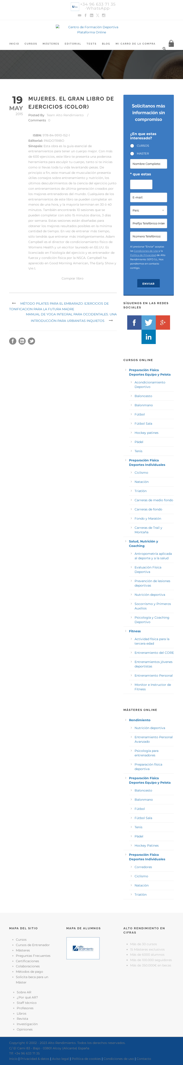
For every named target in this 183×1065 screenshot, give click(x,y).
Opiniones (25, 1029)
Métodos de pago (29, 972)
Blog (106, 43)
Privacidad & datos (34, 1059)
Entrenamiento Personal (154, 675)
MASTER (143, 153)
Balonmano (144, 405)
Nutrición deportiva (150, 595)
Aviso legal (60, 1059)
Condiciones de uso (119, 1059)
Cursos (31, 43)
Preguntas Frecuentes (33, 956)
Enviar (148, 283)
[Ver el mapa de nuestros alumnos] (83, 948)
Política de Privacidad (143, 255)
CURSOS (143, 145)
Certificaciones (27, 961)
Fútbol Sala (143, 424)
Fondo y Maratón (148, 518)
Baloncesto (143, 396)
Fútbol (140, 414)
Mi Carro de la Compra (136, 43)
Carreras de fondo (148, 509)
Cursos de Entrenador (33, 945)
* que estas (140, 174)
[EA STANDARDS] (91, 981)
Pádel (139, 442)
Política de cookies (86, 1059)
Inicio (14, 43)
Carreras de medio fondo (154, 500)
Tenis (138, 451)
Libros (21, 1013)
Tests (92, 43)
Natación (142, 482)
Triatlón (141, 491)
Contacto (144, 1059)
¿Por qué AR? (27, 997)
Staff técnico (27, 1003)
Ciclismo (141, 473)
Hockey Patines (147, 845)
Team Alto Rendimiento (65, 115)
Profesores (25, 1008)
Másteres (51, 43)
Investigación (27, 1024)
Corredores (143, 867)
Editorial (73, 43)
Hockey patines (146, 433)
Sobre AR (24, 992)
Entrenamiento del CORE (154, 653)
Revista (22, 1019)
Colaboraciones (28, 966)
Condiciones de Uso (146, 250)
